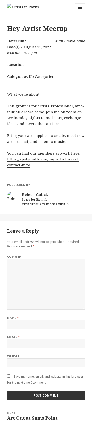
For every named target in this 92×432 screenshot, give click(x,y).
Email (13, 337)
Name (13, 318)
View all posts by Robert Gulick (44, 204)
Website (14, 356)
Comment (15, 257)
